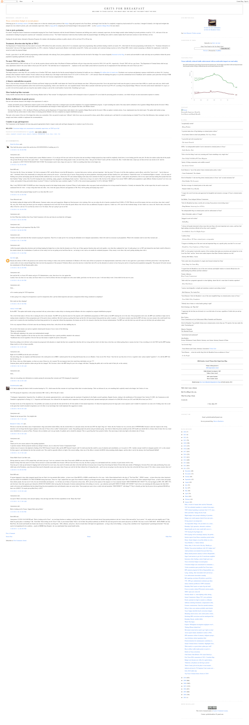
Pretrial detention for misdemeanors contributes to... (199, 641)
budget (67, 23)
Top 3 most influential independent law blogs (210, 382)
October (187, 476)
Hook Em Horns (14, 144)
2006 (185, 689)
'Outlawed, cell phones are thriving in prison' (197, 663)
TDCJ (51, 134)
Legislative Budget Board (103, 26)
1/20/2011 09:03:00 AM (18, 409)
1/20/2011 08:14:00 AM (18, 381)
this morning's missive (21, 23)
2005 (185, 692)
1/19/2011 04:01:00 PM (18, 220)
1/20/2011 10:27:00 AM (18, 453)
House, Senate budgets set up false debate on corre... (199, 540)
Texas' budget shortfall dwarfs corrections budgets (198, 611)
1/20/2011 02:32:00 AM (18, 347)
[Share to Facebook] (44, 132)
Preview (205, 51)
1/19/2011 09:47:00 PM (18, 304)
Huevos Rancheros (218, 421)
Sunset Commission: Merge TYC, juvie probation (198, 597)
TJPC (55, 134)
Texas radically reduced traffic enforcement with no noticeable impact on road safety (209, 61)
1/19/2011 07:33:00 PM (18, 253)
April (186, 493)
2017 (185, 451)
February (187, 499)
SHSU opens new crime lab (192, 592)
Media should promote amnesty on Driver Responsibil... (200, 553)
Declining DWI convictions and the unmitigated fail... (199, 616)
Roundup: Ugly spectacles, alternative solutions (198, 526)
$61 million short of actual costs (109, 72)
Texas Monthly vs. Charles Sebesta (194, 543)
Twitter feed (212, 348)
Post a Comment (10, 533)
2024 (185, 432)
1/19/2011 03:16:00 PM (18, 195)
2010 (185, 678)
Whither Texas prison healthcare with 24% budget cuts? (200, 548)
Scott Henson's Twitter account (192, 33)
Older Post (168, 536)
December (188, 471)
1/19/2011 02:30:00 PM (18, 150)
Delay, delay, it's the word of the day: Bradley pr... (199, 545)
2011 (185, 468)
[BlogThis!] (40, 132)
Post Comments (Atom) (20, 540)
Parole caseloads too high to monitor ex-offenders (198, 600)
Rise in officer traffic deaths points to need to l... (198, 649)
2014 (185, 460)
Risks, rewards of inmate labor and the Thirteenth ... (199, 504)
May (186, 491)
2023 (185, 434)
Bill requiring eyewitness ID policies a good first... (199, 578)
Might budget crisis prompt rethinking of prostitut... (199, 515)
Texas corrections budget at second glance (196, 562)
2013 (185, 463)
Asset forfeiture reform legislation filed (195, 638)
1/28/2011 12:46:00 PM (18, 529)
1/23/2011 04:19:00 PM (18, 512)
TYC (59, 134)
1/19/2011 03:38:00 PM (18, 209)
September (188, 479)
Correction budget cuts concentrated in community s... (200, 564)
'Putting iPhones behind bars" (193, 627)
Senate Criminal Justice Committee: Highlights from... (200, 643)
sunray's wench (14, 308)
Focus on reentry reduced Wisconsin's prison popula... (199, 589)
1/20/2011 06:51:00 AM (18, 366)
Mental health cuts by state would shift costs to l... (198, 529)
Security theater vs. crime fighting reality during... (199, 594)
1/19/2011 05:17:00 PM (18, 240)
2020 (185, 443)
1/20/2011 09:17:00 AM (18, 419)
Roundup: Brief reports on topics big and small (198, 586)
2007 (185, 686)
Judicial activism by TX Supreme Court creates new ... (200, 668)
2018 (185, 449)
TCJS (47, 134)
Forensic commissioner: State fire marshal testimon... (199, 605)
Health (29, 134)
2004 (185, 694)
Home (89, 536)
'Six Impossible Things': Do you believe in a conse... (199, 524)
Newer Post (9, 536)
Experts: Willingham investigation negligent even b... (199, 624)
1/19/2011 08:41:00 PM (18, 268)
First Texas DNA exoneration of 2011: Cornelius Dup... (200, 657)
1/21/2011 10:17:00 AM (18, 501)
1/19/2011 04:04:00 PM (18, 230)
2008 (185, 683)
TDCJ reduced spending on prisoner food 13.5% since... (200, 510)
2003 (185, 697)
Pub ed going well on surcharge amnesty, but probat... (199, 534)
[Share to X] (42, 132)
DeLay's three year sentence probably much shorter (199, 608)
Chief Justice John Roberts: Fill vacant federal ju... (199, 654)
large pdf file (53, 26)
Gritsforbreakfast (15, 385)
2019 (185, 446)
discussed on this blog (118, 54)
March (187, 496)
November (188, 474)
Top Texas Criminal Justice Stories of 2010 (196, 673)
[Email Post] (36, 131)
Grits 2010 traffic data (191, 671)
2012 (185, 465)
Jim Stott (12, 258)
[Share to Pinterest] (46, 132)
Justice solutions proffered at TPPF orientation (197, 583)
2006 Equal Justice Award (212, 368)
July (186, 485)
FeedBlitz (218, 51)
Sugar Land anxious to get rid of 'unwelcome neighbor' (200, 556)
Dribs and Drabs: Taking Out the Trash (195, 513)
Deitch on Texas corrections (192, 652)
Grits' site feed (216, 43)
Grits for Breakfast (124, 8)
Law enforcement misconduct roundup (195, 575)
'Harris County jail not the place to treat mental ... (198, 665)
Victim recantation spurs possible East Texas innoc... (199, 567)
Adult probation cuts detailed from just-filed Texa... (199, 551)
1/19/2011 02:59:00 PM (18, 165)
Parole (34, 134)
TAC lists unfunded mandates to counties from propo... (200, 507)
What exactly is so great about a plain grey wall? (198, 646)
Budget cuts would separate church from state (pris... (199, 518)
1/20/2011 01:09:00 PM (18, 470)
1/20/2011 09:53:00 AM (18, 434)
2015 (185, 457)
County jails (21, 134)
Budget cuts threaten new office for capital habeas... (199, 660)
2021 (185, 440)
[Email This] (38, 132)
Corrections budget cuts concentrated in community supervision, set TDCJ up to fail (36, 128)
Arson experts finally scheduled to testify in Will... (199, 633)
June (186, 488)
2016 (185, 454)
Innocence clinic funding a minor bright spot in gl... (199, 559)
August (187, 482)
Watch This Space (190, 622)
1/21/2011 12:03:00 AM (18, 491)
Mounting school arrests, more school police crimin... (199, 614)
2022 (185, 437)
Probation (41, 134)
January (187, 502)
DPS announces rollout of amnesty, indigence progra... (200, 635)
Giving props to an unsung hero (193, 521)
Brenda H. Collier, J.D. (16, 424)
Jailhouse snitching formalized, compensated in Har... (199, 603)
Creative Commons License (220, 711)
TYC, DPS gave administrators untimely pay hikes (199, 581)
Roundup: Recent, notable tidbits (194, 619)
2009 (185, 680)
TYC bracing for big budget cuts (194, 532)
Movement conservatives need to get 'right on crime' (199, 630)
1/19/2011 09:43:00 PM (18, 280)
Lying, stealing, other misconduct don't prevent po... (199, 573)
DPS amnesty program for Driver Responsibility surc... (200, 570)
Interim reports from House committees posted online (199, 537)
